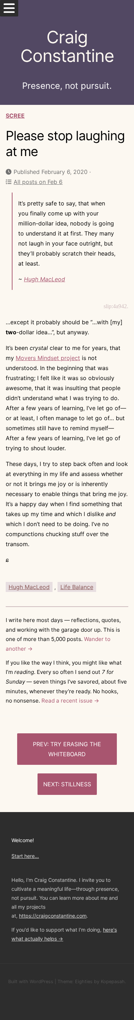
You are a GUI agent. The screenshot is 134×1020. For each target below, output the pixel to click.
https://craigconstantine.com (52, 916)
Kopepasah (113, 981)
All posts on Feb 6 (38, 181)
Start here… (25, 856)
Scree (15, 115)
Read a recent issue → (70, 700)
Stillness (76, 784)
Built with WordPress (30, 981)
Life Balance (76, 587)
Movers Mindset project (48, 357)
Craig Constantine (67, 46)
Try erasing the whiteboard (74, 749)
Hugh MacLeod (44, 279)
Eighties (84, 981)
